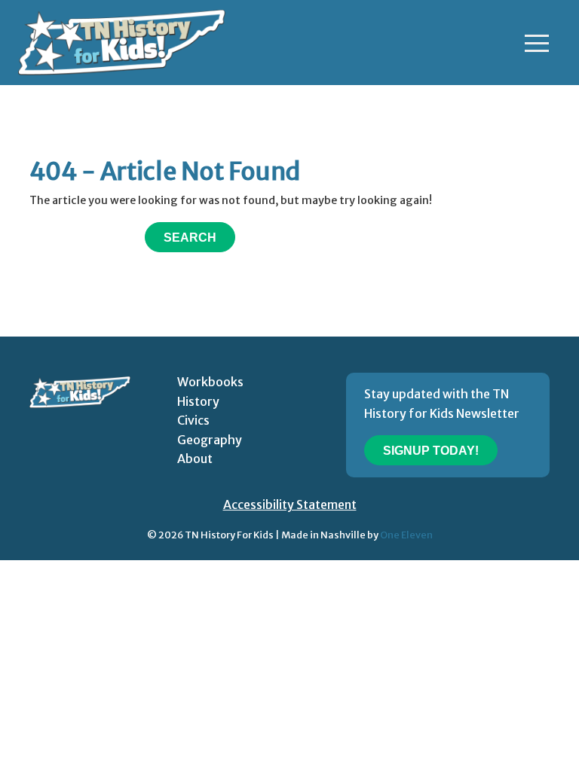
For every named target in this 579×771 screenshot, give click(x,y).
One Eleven (406, 535)
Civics (193, 420)
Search (190, 237)
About (195, 458)
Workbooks (210, 381)
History (198, 401)
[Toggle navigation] (537, 43)
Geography (209, 439)
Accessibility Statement (290, 504)
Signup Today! (431, 450)
